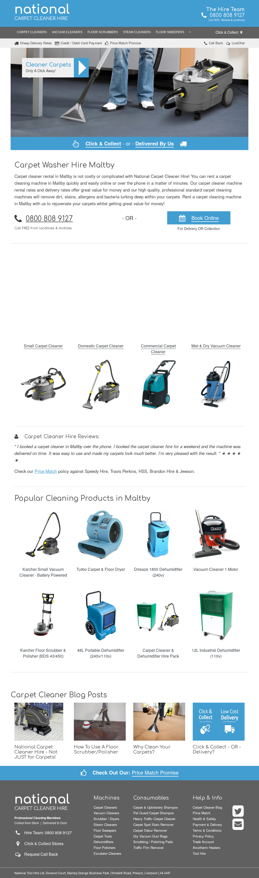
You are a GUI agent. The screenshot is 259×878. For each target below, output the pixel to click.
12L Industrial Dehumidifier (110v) (216, 653)
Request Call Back (41, 854)
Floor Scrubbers (103, 32)
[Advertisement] (129, 290)
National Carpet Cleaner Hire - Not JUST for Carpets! (35, 752)
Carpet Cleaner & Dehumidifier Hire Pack (158, 653)
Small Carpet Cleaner (43, 346)
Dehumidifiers (104, 841)
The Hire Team (225, 9)
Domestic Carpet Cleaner (100, 346)
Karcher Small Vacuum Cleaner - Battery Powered (43, 572)
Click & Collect (227, 32)
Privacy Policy (203, 836)
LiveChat (238, 42)
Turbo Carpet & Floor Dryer (100, 569)
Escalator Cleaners (107, 853)
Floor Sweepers (170, 32)
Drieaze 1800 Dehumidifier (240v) (158, 572)
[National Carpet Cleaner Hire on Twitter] (238, 814)
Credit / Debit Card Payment (81, 42)
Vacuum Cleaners (67, 32)
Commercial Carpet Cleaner (158, 348)
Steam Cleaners (137, 32)
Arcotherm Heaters (206, 847)
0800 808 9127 (226, 15)
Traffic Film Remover (148, 847)
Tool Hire (199, 853)
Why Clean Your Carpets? (151, 749)
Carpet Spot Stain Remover (153, 824)
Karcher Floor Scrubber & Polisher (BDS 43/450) (43, 653)
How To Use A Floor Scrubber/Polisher (96, 749)
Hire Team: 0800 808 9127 (46, 832)
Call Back (216, 42)
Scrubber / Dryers (106, 818)
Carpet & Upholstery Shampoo (155, 807)
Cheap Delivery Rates (36, 42)
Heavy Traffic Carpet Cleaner (154, 818)
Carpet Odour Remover (150, 830)
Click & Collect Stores (43, 843)
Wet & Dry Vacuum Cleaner (216, 346)
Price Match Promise (125, 42)
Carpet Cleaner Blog (207, 807)
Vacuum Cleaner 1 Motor (215, 569)
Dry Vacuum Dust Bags (150, 836)
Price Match (46, 471)
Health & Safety (204, 818)
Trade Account (203, 841)
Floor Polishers (105, 847)
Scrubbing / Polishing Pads (153, 841)
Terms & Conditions (207, 830)
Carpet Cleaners (32, 32)
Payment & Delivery (207, 824)
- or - (129, 143)
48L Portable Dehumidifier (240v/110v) (100, 653)
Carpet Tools (103, 836)
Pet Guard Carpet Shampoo (153, 812)
